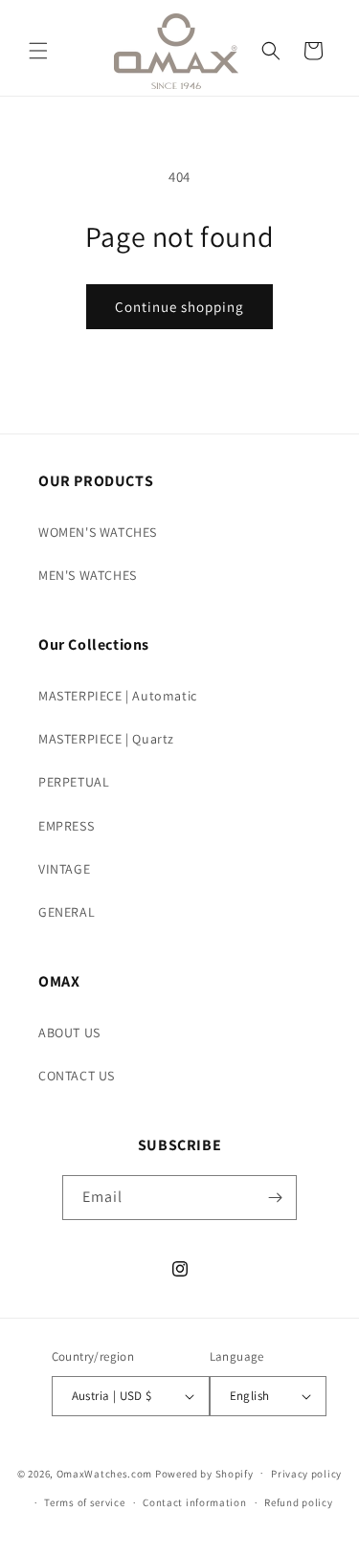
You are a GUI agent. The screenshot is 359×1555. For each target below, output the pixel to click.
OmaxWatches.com (104, 1472)
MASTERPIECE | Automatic (117, 695)
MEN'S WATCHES (87, 575)
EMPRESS (66, 825)
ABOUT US (69, 1032)
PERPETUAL (73, 781)
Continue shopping (179, 307)
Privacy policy (306, 1473)
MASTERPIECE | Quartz (106, 738)
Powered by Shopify (204, 1472)
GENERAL (66, 912)
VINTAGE (64, 868)
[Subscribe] (275, 1197)
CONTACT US (76, 1075)
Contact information (194, 1502)
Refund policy (298, 1502)
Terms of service (84, 1502)
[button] (38, 51)
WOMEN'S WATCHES (97, 532)
